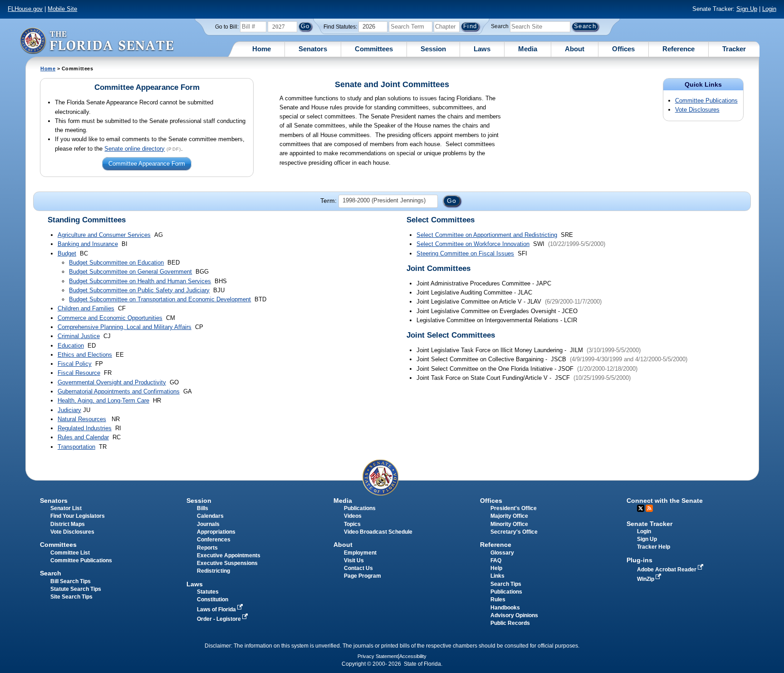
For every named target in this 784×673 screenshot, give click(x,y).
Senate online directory (134, 148)
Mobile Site (62, 8)
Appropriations (216, 532)
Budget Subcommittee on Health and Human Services (140, 281)
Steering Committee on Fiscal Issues (465, 253)
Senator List (66, 508)
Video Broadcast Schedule (378, 532)
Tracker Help (653, 547)
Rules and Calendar (83, 437)
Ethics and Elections (85, 354)
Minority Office (509, 524)
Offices (623, 49)
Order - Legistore (219, 619)
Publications (360, 508)
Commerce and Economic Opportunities (110, 317)
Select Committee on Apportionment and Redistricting (486, 234)
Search (500, 26)
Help (496, 568)
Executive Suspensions (227, 563)
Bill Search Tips (70, 581)
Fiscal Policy (75, 363)
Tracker (734, 49)
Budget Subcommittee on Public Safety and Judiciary (139, 290)
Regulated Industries (85, 428)
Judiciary (69, 410)
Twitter (640, 508)
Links (497, 576)
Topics (352, 524)
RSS (649, 508)
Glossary (502, 552)
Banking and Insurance (88, 244)
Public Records (510, 623)
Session (433, 49)
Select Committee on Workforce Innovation (472, 244)
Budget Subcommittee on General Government (130, 271)
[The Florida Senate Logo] (97, 40)
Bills (202, 508)
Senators (313, 49)
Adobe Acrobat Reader (667, 569)
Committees (374, 49)
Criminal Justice (79, 336)
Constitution (212, 599)
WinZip (646, 579)
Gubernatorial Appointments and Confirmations (119, 391)
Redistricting (213, 571)
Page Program (362, 576)
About (574, 49)
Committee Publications (706, 100)
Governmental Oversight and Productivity (112, 382)
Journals (208, 524)
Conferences (213, 539)
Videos (353, 516)
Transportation (76, 446)
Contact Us (358, 568)
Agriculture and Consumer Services (104, 234)
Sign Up (746, 8)
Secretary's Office (514, 532)
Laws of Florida (217, 609)
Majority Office (509, 516)
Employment (360, 552)
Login (769, 8)
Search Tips (505, 584)
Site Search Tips (71, 596)
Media (527, 49)
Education (71, 345)
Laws (482, 49)
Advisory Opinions (514, 615)
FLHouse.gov (25, 8)
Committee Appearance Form (146, 164)
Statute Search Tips (75, 589)
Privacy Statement (378, 656)
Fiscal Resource (79, 372)
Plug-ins (639, 560)
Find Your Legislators (77, 516)
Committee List (70, 552)
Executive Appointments (228, 555)
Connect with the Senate (665, 500)
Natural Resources (82, 419)
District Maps (67, 524)
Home (261, 49)
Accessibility (412, 656)
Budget (67, 253)
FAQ (495, 560)
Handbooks (505, 607)
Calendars (210, 516)
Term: (328, 200)
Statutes (208, 591)
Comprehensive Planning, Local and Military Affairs (124, 327)
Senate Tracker (649, 523)
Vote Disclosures (697, 109)
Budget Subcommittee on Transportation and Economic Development (160, 299)
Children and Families (86, 308)
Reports (207, 547)
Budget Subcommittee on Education (116, 262)
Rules (497, 599)
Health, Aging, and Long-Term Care (103, 400)
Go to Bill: (227, 26)
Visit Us (354, 560)
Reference (678, 49)
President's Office (513, 508)
